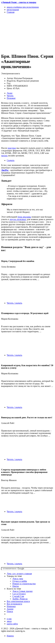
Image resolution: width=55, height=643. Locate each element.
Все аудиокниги (14, 604)
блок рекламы (24, 217)
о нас (9, 618)
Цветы (15, 586)
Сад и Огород (19, 594)
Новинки (11, 606)
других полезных (18, 219)
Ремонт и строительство (24, 583)
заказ (9, 621)
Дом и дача (17, 578)
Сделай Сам (18, 596)
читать (4, 155)
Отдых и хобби (19, 581)
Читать (10, 95)
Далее (9, 93)
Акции (10, 609)
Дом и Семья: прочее (22, 591)
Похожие (11, 98)
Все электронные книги (18, 601)
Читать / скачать (14, 303)
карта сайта (12, 624)
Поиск (10, 611)
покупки (12, 148)
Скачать (10, 160)
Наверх (10, 636)
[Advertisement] (19, 33)
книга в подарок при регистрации (23, 7)
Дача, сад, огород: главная (19, 573)
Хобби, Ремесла (20, 599)
